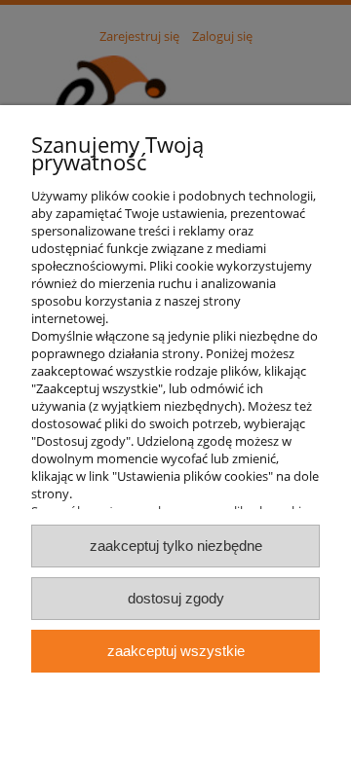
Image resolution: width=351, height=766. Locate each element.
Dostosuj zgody (176, 598)
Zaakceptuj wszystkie (176, 650)
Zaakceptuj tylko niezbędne (176, 545)
